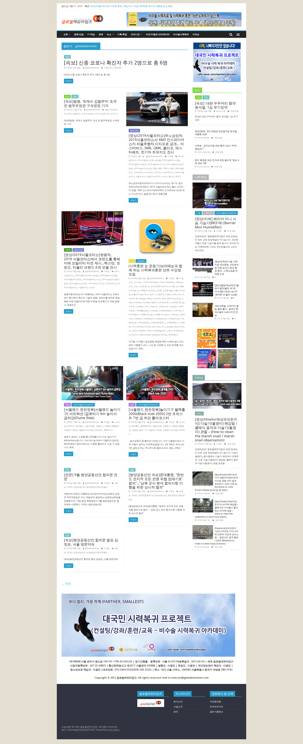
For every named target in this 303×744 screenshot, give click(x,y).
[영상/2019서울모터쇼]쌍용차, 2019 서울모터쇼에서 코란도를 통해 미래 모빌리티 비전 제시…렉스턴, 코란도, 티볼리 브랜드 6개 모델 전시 (92, 260)
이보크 (164, 176)
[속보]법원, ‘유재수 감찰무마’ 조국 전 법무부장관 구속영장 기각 (90, 103)
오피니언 (135, 34)
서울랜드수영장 (70, 430)
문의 (176, 711)
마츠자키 (157, 298)
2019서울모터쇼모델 (171, 160)
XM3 (172, 168)
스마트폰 (139, 306)
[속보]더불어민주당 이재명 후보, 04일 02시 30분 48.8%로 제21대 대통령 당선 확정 (131, 6)
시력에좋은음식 (142, 310)
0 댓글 (170, 156)
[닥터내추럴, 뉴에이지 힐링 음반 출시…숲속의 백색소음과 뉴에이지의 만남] (203, 304)
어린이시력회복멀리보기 (156, 330)
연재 (67, 404)
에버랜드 (98, 430)
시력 (146, 306)
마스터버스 (149, 172)
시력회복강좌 (160, 318)
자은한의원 (178, 330)
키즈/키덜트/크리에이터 (157, 34)
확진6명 (118, 67)
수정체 (131, 306)
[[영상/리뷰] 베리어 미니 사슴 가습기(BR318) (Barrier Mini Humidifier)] (217, 184)
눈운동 (158, 290)
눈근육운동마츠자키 (159, 286)
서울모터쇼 (140, 176)
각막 (181, 278)
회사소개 (178, 701)
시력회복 (137, 318)
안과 (158, 326)
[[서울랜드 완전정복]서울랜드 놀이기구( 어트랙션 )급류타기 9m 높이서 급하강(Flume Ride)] (92, 368)
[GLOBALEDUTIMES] (150, 700)
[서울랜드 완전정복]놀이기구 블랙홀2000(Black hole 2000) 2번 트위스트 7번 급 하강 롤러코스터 (157, 413)
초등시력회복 (145, 334)
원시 (170, 330)
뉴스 (109, 34)
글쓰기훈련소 (216, 711)
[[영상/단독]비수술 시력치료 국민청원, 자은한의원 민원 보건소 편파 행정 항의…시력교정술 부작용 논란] (203, 260)
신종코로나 (108, 67)
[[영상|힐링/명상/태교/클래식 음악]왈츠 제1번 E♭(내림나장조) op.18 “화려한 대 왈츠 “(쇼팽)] (203, 283)
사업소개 (178, 706)
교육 (65, 34)
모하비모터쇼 (167, 172)
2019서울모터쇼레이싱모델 (149, 160)
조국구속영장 (87, 113)
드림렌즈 (160, 294)
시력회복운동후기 (157, 322)
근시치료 (137, 282)
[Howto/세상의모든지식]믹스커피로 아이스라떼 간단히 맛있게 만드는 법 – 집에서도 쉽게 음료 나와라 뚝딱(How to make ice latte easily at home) (217, 536)
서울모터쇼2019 (153, 176)
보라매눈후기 (164, 302)
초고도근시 (133, 334)
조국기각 (114, 113)
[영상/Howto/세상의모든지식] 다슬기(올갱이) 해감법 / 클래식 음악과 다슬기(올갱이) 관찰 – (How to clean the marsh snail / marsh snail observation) (216, 429)
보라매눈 (137, 302)
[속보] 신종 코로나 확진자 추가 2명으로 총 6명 (116, 62)
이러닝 (196, 34)
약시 (163, 326)
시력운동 (154, 310)
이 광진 (219, 231)
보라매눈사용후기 (150, 302)
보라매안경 (176, 302)
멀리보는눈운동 (173, 298)
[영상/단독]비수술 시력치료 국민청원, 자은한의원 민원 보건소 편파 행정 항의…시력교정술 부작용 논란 (227, 267)
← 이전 (66, 583)
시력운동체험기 (165, 310)
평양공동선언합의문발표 (97, 487)
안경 (153, 326)
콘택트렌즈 (173, 334)
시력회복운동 (143, 322)
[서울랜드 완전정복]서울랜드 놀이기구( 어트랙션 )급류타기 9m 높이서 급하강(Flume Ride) (92, 413)
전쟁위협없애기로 (146, 495)
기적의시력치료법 (150, 282)
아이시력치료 (137, 326)
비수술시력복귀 (181, 34)
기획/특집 (122, 34)
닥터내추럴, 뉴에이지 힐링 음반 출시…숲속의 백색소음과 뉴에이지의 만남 (227, 310)
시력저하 (177, 310)
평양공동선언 (79, 487)
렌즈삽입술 (140, 298)
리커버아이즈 (216, 706)
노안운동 (142, 286)
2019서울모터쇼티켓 (142, 168)
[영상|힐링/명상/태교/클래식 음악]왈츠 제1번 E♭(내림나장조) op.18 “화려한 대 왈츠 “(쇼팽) (227, 290)
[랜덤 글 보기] (238, 34)
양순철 (169, 326)
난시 (130, 286)
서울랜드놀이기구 (139, 430)
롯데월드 (79, 426)
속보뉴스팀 (220, 111)
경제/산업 (79, 34)
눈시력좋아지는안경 (145, 290)
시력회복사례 (173, 318)
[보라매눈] (148, 595)
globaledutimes (92, 67)
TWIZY (166, 168)
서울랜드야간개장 (86, 430)
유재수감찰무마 (73, 113)
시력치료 (174, 314)
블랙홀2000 (146, 426)
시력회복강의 (148, 318)
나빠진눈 (179, 282)
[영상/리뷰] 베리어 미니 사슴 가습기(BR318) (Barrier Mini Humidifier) (215, 222)
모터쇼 (158, 172)
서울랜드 (99, 426)
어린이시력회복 (138, 330)
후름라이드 (108, 430)
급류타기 (71, 426)
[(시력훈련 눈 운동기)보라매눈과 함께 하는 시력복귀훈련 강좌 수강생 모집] (157, 213)
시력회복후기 (172, 322)
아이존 (147, 326)
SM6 (160, 168)
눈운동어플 (167, 290)
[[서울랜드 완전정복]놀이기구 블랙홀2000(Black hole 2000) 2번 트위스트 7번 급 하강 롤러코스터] (157, 368)
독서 (146, 294)
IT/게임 (91, 34)
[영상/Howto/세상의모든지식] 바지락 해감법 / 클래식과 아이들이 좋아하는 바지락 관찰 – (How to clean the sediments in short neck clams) (216, 509)
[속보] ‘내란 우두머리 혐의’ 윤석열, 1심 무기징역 (215, 105)
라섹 (174, 294)
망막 (164, 298)
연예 (101, 34)
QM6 (155, 168)
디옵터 (168, 294)
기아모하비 (138, 172)
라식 (179, 294)
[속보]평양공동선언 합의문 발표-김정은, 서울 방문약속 (91, 542)
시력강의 (153, 306)
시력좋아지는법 (146, 314)
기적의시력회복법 (166, 282)
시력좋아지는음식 (161, 314)
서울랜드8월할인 (111, 426)
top (131, 261)
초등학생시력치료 (159, 334)
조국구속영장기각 (101, 113)
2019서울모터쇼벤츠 (137, 164)
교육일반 (141, 261)
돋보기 (152, 294)
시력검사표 (163, 306)
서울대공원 (89, 426)
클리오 (171, 176)
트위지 (178, 176)
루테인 (149, 298)
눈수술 (172, 286)
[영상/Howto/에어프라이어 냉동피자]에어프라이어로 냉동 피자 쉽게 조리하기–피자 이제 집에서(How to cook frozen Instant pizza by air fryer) (216, 482)
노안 (135, 286)
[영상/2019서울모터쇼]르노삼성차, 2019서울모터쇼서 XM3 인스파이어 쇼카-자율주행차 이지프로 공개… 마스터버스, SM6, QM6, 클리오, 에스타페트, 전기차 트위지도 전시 (156, 143)
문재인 (70, 487)
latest (67, 250)
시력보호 (173, 306)
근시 (130, 282)
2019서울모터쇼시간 (156, 164)
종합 (67, 56)
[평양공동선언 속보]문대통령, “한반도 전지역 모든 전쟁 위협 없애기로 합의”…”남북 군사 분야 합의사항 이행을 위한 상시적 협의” (156, 480)
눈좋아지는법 (137, 294)
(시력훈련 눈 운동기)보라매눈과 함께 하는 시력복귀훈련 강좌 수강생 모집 (155, 269)
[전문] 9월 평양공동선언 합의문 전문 (90, 476)
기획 (198, 213)
